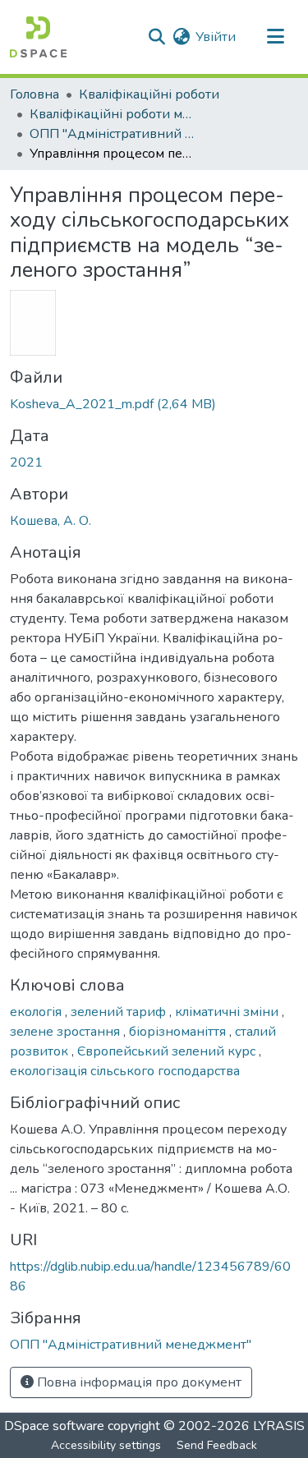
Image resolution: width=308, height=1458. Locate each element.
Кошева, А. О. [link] (50, 521)
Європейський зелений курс (168, 1051)
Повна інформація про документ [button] (137, 1382)
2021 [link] (26, 462)
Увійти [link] (215, 37)
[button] (38, 36)
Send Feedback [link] (217, 1445)
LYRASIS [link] (279, 1426)
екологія (37, 1012)
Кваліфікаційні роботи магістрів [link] (112, 114)
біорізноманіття (179, 1032)
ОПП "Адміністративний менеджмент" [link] (112, 134)
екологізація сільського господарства (125, 1071)
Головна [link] (34, 94)
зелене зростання (66, 1032)
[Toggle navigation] (275, 37)
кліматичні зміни (228, 1012)
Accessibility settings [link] (106, 1445)
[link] (154, 404)
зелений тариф (120, 1012)
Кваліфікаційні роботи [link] (149, 94)
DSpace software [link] (54, 1426)
